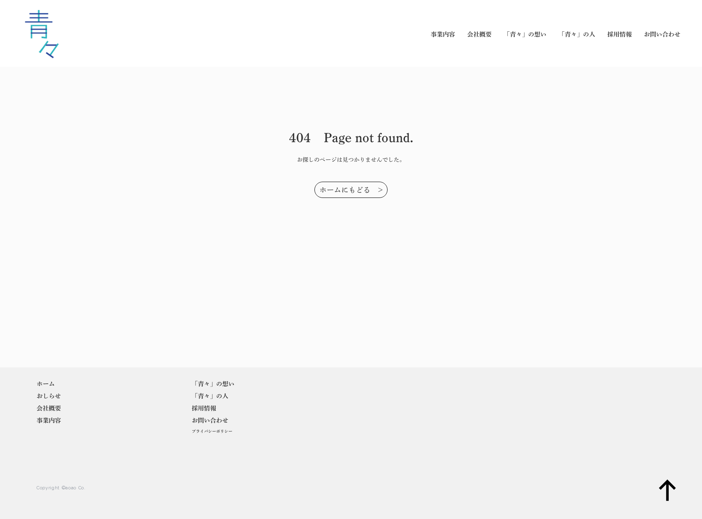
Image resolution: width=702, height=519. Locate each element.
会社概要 (479, 34)
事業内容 (443, 34)
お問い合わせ (662, 34)
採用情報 (619, 34)
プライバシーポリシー (212, 431)
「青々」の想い (525, 34)
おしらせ (49, 396)
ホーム (46, 384)
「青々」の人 (577, 34)
